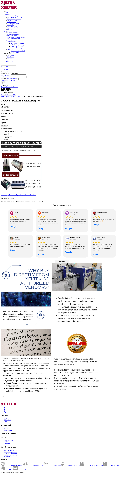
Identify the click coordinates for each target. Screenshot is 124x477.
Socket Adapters (11, 22)
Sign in (2, 75)
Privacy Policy (8, 420)
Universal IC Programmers (14, 17)
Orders (6, 69)
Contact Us (7, 421)
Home (2, 96)
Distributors (10, 57)
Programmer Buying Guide (18, 51)
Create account (8, 430)
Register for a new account (8, 80)
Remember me (6, 84)
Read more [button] (41, 225)
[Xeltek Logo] (8, 5)
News (9, 60)
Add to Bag (4, 125)
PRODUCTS (7, 14)
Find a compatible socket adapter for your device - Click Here (18, 195)
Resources (10, 49)
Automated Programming (17, 43)
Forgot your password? (12, 78)
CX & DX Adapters (18, 96)
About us (6, 418)
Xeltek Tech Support (12, 34)
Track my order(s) (5, 73)
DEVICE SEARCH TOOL (8, 95)
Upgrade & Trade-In (12, 28)
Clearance (10, 29)
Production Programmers (14, 19)
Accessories (10, 25)
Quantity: (3, 122)
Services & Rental (12, 26)
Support (6, 31)
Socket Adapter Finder (13, 23)
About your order (8, 440)
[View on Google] (11, 213)
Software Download (12, 32)
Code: (2, 107)
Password (3, 78)
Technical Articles (12, 41)
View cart (3, 87)
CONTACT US (8, 61)
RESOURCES (8, 40)
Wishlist (6, 441)
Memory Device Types (17, 48)
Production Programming (17, 46)
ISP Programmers (12, 20)
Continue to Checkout (12, 87)
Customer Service (12, 35)
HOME (6, 12)
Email (2, 77)
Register (6, 75)
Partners (9, 58)
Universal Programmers (10, 452)
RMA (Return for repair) (13, 38)
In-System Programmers (10, 453)
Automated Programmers (10, 450)
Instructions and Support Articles (16, 37)
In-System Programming (17, 44)
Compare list (7, 443)
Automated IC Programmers (14, 16)
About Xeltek (11, 55)
